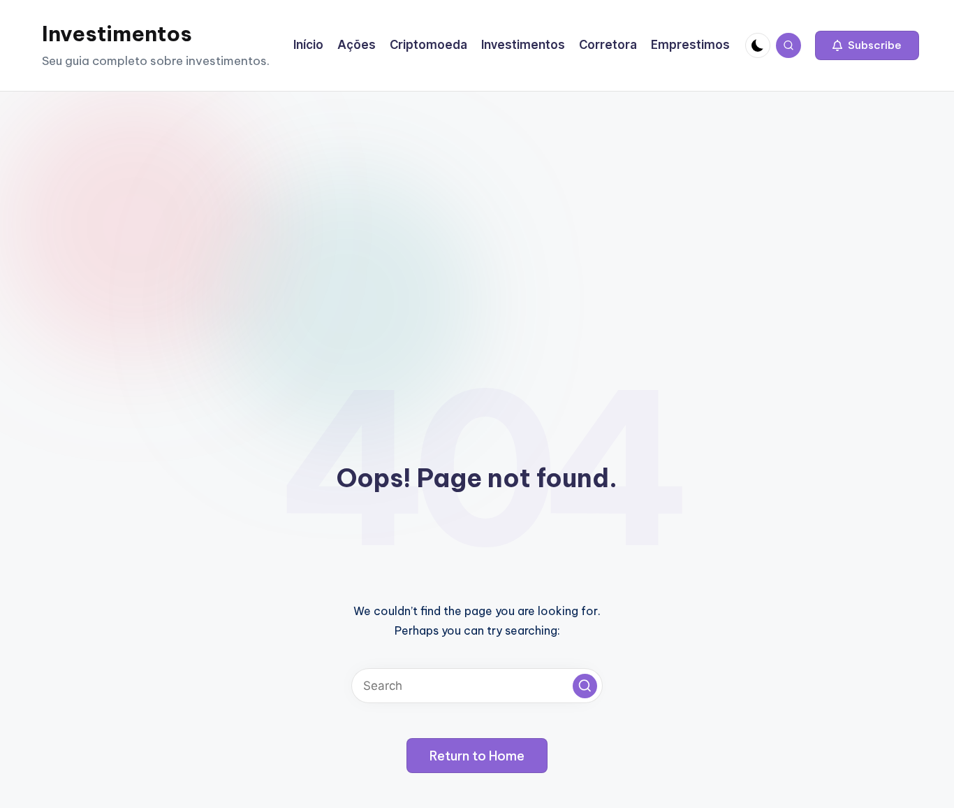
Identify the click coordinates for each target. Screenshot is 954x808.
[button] (867, 45)
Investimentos (117, 33)
